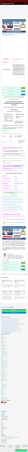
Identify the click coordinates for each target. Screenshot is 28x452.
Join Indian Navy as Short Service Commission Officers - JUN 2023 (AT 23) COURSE (20, 295)
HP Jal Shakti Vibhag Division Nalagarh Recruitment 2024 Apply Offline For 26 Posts (12, 209)
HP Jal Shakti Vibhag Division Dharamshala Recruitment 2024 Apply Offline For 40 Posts (13, 199)
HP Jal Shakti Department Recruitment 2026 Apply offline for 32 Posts (9, 326)
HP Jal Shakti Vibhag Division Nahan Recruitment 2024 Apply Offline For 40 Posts (12, 207)
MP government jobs (3, 373)
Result (2, 381)
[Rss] (8, 260)
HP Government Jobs (2, 445)
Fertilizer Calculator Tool (4, 417)
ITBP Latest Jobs (3, 364)
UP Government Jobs (2, 446)
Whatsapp (2, 429)
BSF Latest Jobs (3, 344)
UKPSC (2, 426)
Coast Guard (14, 64)
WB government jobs (3, 398)
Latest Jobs (11, 35)
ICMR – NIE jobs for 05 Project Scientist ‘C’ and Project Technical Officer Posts (19, 281)
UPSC (2, 395)
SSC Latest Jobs (3, 389)
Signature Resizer (18, 445)
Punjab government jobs (4, 379)
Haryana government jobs (4, 353)
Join (23, 91)
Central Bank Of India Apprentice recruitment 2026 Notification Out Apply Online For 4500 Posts (12, 324)
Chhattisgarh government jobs (4, 345)
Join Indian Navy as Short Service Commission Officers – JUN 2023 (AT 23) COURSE (19, 292)
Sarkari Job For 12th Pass (16, 35)
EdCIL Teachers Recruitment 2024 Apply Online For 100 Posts (10, 196)
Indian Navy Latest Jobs (20, 293)
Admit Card (2, 336)
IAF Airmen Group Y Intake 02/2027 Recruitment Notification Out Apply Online (10, 322)
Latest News (2, 370)
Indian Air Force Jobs (3, 360)
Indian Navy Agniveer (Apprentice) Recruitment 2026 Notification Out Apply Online (11, 331)
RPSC (2, 425)
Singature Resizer (3, 415)
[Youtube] (7, 260)
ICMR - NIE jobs (16, 283)
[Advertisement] (14, 12)
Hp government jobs (3, 354)
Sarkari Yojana (3, 387)
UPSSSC (2, 396)
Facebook (2, 430)
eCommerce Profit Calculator (4, 416)
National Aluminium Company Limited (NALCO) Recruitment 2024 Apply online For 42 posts (13, 201)
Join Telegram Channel (14, 312)
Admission (2, 335)
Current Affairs (3, 346)
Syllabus (2, 390)
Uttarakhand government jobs (4, 397)
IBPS (1, 420)
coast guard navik (17, 181)
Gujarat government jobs (4, 352)
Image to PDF (17, 446)
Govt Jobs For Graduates (4, 351)
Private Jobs (2, 378)
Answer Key (2, 337)
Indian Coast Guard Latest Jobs (6, 35)
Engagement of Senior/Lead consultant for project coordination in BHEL (7, 281)
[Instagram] (5, 260)
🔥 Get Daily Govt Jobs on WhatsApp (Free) (21, 450)
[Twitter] (6, 260)
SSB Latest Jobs (3, 388)
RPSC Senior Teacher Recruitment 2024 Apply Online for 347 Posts (11, 204)
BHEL (2, 283)
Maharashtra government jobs (4, 371)
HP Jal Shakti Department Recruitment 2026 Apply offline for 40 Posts (9, 325)
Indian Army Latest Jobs (4, 361)
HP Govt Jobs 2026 (3, 355)
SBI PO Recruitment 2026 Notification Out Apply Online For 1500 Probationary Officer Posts (12, 323)
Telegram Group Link (25, 446)
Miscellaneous (3, 372)
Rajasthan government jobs (4, 380)
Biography (2, 343)
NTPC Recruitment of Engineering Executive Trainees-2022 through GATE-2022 (7, 292)
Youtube (2, 431)
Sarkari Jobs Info (8, 3)
